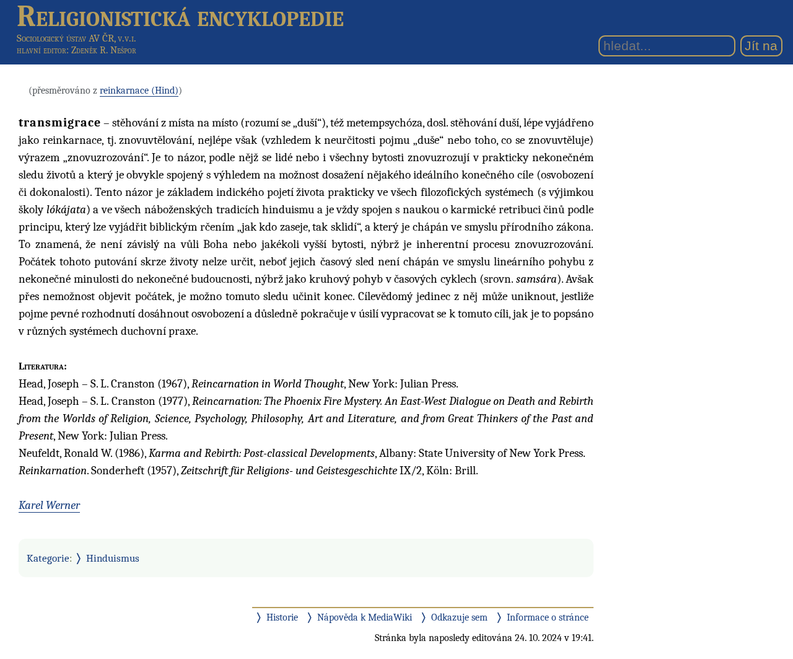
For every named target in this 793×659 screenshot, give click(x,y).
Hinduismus (112, 558)
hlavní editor (41, 50)
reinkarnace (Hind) (139, 90)
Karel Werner (49, 505)
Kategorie (48, 558)
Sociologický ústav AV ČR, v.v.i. (76, 38)
